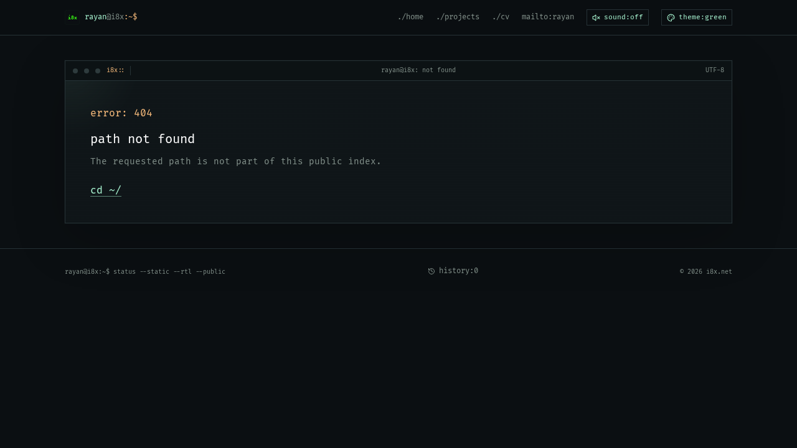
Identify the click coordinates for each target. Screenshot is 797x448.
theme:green (703, 17)
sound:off (623, 17)
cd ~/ (105, 190)
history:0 (458, 271)
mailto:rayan (548, 17)
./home (410, 17)
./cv (500, 17)
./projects (457, 17)
